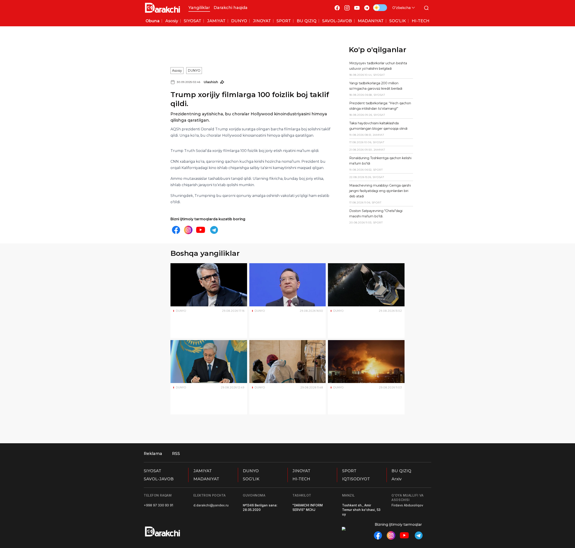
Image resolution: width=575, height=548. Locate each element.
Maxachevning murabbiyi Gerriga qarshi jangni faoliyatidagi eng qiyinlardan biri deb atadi (380, 190)
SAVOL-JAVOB (159, 479)
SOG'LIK (251, 479)
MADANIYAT (206, 479)
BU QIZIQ (401, 470)
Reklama (153, 453)
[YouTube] (357, 8)
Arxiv (396, 479)
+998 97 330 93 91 (158, 505)
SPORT (349, 470)
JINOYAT (301, 470)
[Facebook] (337, 8)
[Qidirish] (426, 8)
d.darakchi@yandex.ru (211, 505)
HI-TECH (301, 479)
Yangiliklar (199, 7)
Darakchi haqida (231, 7)
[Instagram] (347, 8)
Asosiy (177, 71)
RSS (176, 453)
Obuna (152, 20)
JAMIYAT (202, 470)
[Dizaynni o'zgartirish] (380, 7)
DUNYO (194, 71)
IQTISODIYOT (356, 479)
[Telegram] (366, 8)
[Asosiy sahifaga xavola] (162, 8)
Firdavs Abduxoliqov (407, 505)
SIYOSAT (152, 470)
